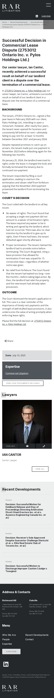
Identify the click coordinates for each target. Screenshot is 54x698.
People (6, 639)
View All (40, 469)
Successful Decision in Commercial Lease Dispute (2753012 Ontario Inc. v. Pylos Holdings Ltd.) (25, 24)
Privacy (23, 675)
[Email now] (27, 446)
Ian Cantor (11, 455)
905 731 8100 (12, 614)
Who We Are (9, 635)
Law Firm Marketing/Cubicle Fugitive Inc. (38, 675)
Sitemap (4, 675)
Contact (29, 639)
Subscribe (46, 16)
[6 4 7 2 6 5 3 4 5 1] (44, 446)
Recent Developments (19, 22)
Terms (10, 675)
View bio (10, 446)
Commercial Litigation (17, 373)
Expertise (7, 643)
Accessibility (16, 675)
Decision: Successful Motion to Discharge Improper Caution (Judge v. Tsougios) (26, 568)
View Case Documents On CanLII (23, 383)
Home (4, 22)
